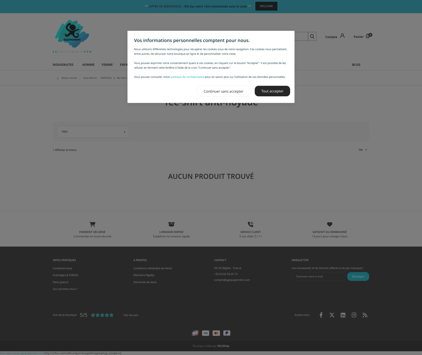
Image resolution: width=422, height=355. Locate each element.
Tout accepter (272, 91)
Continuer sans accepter (224, 91)
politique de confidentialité (187, 77)
